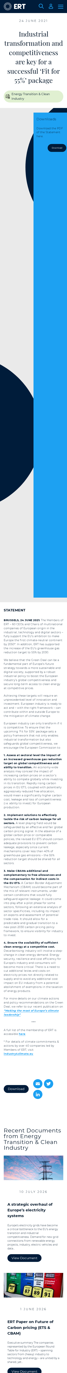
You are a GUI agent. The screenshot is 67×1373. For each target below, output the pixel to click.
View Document (24, 1258)
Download (57, 148)
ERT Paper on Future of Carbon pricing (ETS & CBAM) (30, 1327)
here (22, 1034)
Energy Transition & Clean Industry (31, 1142)
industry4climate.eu (18, 1053)
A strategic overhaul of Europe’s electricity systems (29, 1210)
